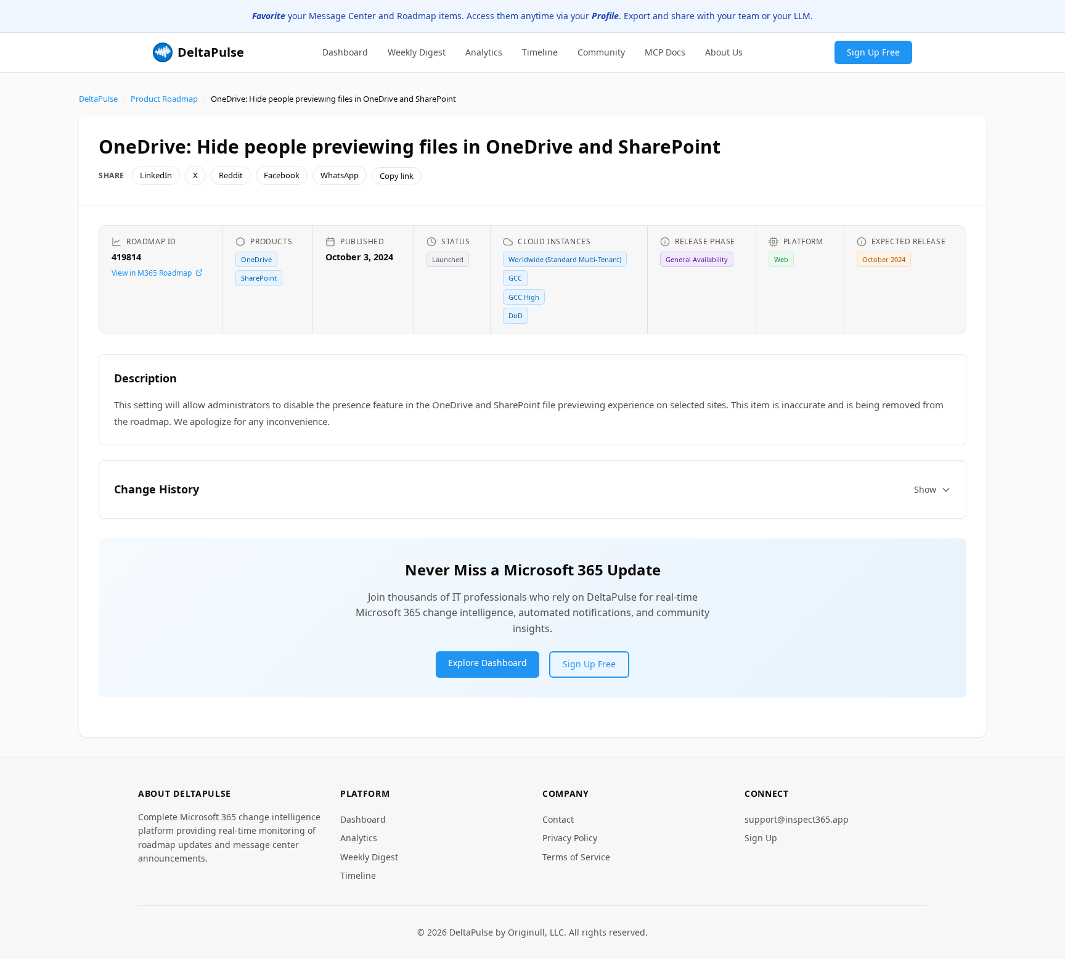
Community (601, 51)
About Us (724, 51)
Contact (558, 819)
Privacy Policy (569, 838)
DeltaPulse (98, 98)
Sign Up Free (873, 51)
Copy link (397, 175)
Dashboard (345, 51)
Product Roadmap (164, 98)
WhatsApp (339, 175)
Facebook (282, 175)
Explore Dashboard (487, 663)
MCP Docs (665, 51)
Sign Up (761, 838)
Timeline (540, 51)
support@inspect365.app (797, 819)
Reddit (231, 175)
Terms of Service (576, 857)
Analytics (483, 51)
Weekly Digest (417, 51)
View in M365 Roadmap (152, 273)
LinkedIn (156, 175)
